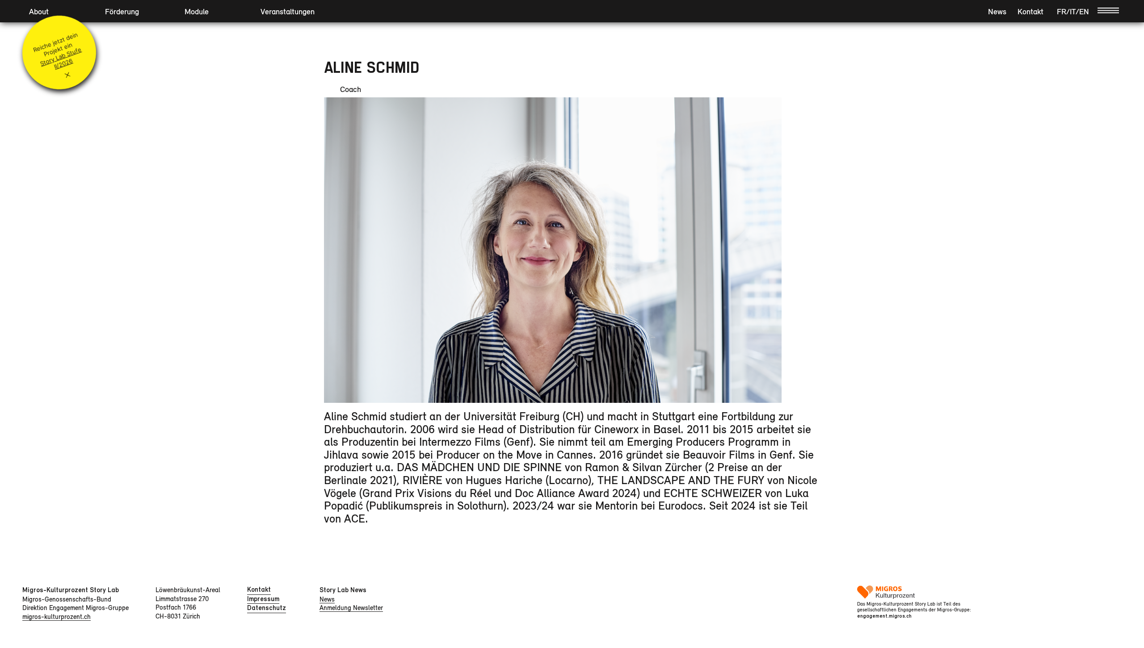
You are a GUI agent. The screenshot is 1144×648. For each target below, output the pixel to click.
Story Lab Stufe (60, 56)
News (997, 11)
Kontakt (1030, 11)
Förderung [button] (122, 11)
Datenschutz (266, 608)
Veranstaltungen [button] (288, 11)
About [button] (39, 11)
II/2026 (63, 64)
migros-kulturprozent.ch (56, 616)
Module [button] (197, 11)
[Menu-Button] (1108, 10)
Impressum (263, 599)
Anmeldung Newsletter (351, 607)
